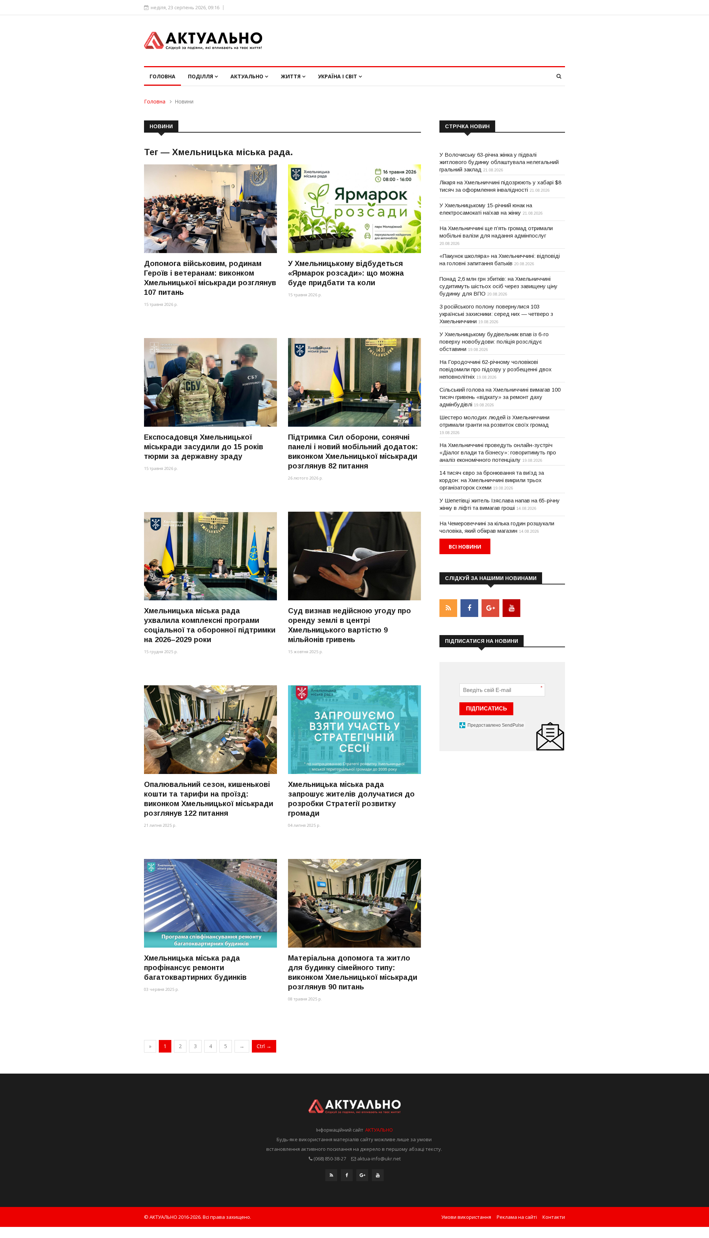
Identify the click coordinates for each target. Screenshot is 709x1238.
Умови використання (466, 1217)
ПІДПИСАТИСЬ (486, 708)
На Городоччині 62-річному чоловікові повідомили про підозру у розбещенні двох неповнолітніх (495, 369)
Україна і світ (338, 76)
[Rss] (331, 1175)
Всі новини (465, 546)
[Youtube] (378, 1175)
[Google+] (362, 1175)
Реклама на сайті (517, 1217)
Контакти (553, 1217)
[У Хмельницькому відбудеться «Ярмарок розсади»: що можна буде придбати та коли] (354, 208)
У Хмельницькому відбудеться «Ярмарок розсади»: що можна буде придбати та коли (346, 273)
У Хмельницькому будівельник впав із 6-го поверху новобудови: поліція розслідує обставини (494, 341)
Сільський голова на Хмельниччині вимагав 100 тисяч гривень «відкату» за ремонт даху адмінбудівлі (500, 396)
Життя (291, 76)
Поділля (201, 76)
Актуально (247, 76)
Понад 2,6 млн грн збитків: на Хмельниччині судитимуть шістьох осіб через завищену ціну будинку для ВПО (498, 286)
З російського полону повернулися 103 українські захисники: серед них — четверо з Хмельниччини (496, 313)
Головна (162, 76)
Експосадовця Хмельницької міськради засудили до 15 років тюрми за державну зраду (203, 446)
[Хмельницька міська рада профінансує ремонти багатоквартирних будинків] (210, 903)
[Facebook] (347, 1175)
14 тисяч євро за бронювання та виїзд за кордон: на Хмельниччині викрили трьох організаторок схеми (491, 480)
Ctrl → (264, 1046)
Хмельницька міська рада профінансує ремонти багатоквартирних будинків (195, 967)
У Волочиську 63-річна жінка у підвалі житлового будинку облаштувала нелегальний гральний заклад (499, 162)
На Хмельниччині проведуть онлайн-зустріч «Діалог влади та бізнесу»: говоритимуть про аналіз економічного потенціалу (497, 452)
